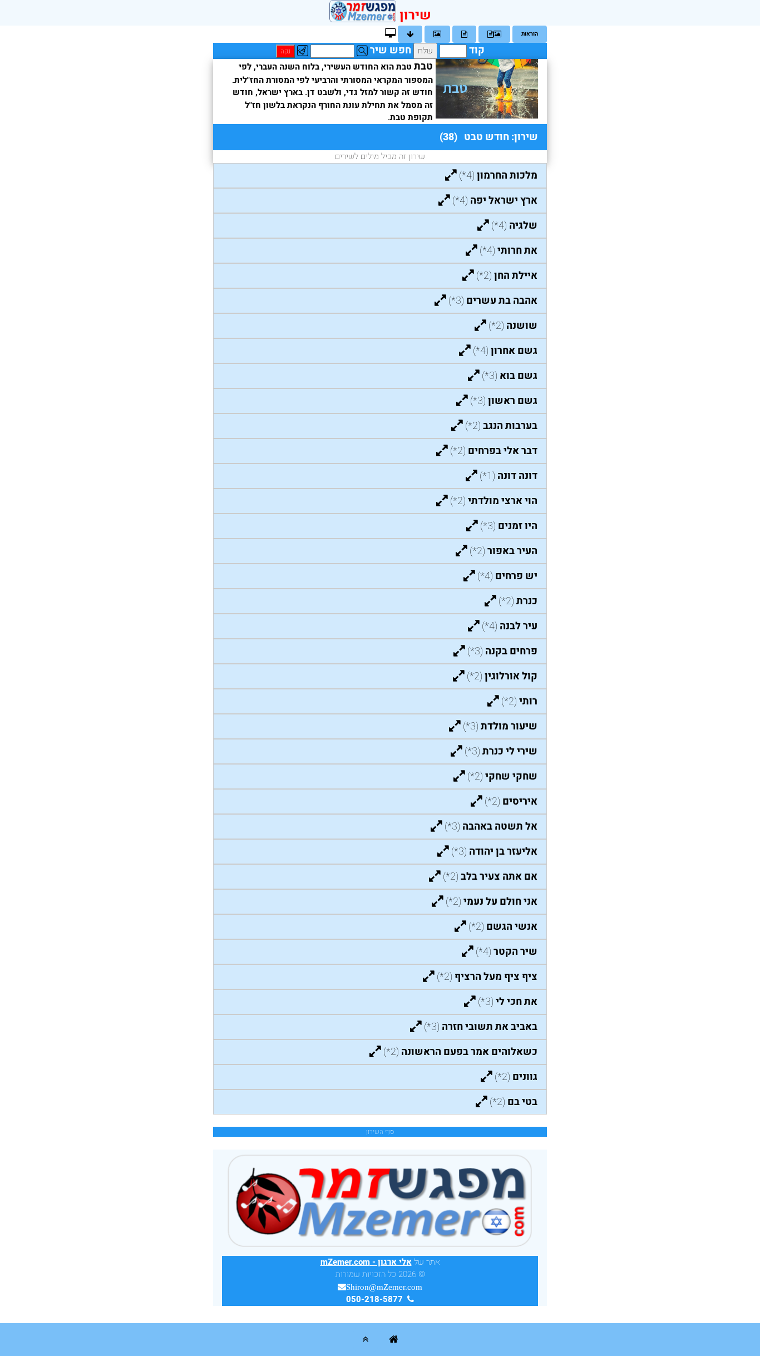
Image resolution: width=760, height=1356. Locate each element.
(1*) (508, 476)
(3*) (492, 300)
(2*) (506, 275)
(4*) (498, 175)
